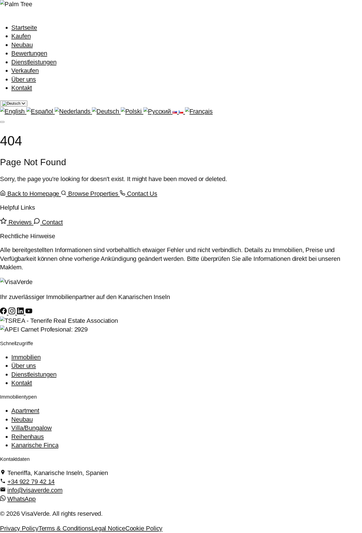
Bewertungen (29, 53)
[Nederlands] (73, 111)
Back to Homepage (33, 193)
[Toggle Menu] (2, 122)
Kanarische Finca (34, 445)
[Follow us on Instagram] (12, 312)
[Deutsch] (106, 111)
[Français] (199, 111)
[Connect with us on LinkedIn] (21, 312)
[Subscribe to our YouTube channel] (28, 312)
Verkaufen (25, 70)
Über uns (23, 79)
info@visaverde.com (35, 490)
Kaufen (21, 36)
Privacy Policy (19, 528)
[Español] (40, 111)
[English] (13, 111)
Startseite (24, 27)
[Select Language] (13, 103)
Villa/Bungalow (31, 427)
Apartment (25, 410)
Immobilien (26, 357)
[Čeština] (182, 111)
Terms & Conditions (64, 528)
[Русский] (158, 111)
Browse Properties (93, 193)
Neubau (22, 44)
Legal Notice (108, 528)
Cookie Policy (144, 528)
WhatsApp (21, 498)
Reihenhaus (27, 436)
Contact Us (141, 193)
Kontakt (21, 87)
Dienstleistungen (33, 62)
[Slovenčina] (176, 111)
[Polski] (132, 111)
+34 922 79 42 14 (31, 481)
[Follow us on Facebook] (4, 312)
